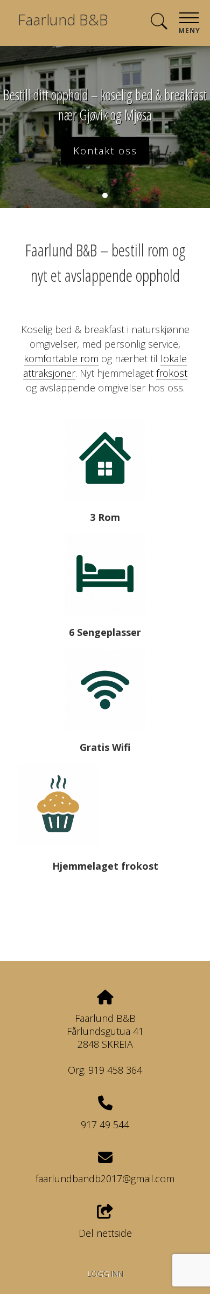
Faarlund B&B (63, 20)
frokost (171, 373)
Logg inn (105, 1274)
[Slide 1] (105, 195)
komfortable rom (61, 358)
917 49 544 (105, 1124)
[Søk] (159, 22)
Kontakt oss (105, 150)
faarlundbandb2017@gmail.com (105, 1178)
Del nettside (105, 1233)
